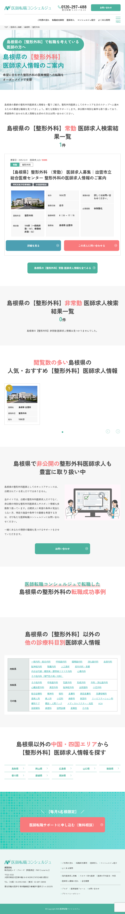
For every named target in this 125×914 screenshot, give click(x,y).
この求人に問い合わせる (91, 245)
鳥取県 (15, 768)
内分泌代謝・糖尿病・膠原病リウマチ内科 (51, 671)
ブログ (65, 888)
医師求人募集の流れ (70, 881)
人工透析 (65, 666)
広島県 (62, 768)
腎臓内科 (51, 666)
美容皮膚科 (85, 693)
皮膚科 (71, 693)
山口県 (86, 768)
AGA (100, 703)
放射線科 (35, 708)
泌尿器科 (83, 687)
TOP (6, 27)
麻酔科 (71, 698)
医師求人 (71, 19)
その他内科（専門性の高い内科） (47, 676)
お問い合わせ (106, 7)
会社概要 (85, 881)
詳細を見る (33, 245)
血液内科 (108, 661)
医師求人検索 (16, 27)
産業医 (74, 708)
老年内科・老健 (82, 666)
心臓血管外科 (37, 687)
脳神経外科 (68, 687)
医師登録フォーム (78, 888)
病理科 (48, 708)
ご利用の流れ (43, 19)
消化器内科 (93, 661)
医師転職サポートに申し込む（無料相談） (62, 824)
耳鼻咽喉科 (101, 693)
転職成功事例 (58, 19)
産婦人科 (35, 698)
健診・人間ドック (53, 703)
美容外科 (53, 687)
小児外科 (97, 687)
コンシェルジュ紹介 (86, 19)
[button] (62, 432)
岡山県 (38, 768)
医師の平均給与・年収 (107, 876)
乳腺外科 (67, 682)
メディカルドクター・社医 (80, 703)
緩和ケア (35, 703)
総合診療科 (36, 693)
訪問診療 (61, 708)
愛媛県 (38, 775)
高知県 (62, 775)
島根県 (27, 27)
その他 (85, 708)
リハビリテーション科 (102, 698)
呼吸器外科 (52, 682)
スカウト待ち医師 (87, 876)
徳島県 (110, 768)
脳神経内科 (36, 666)
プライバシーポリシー (71, 893)
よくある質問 (104, 19)
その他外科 (36, 682)
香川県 (15, 775)
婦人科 (48, 698)
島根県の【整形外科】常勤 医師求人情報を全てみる (62, 268)
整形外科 (36, 27)
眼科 (61, 693)
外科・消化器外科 (99, 682)
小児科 (60, 698)
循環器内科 (77, 661)
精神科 (50, 693)
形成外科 (81, 682)
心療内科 (81, 671)
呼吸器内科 (61, 661)
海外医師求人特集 (69, 876)
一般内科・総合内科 (40, 661)
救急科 (83, 698)
